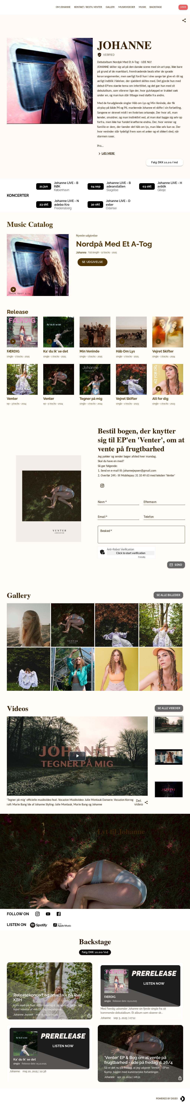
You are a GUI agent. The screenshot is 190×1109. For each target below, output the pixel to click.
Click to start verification (130, 553)
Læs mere (108, 153)
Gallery (19, 595)
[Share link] (184, 20)
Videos (17, 708)
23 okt (44, 204)
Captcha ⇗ (146, 557)
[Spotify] (39, 925)
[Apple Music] (62, 925)
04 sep (95, 186)
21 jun (44, 186)
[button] (92, 262)
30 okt (95, 204)
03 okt (146, 186)
